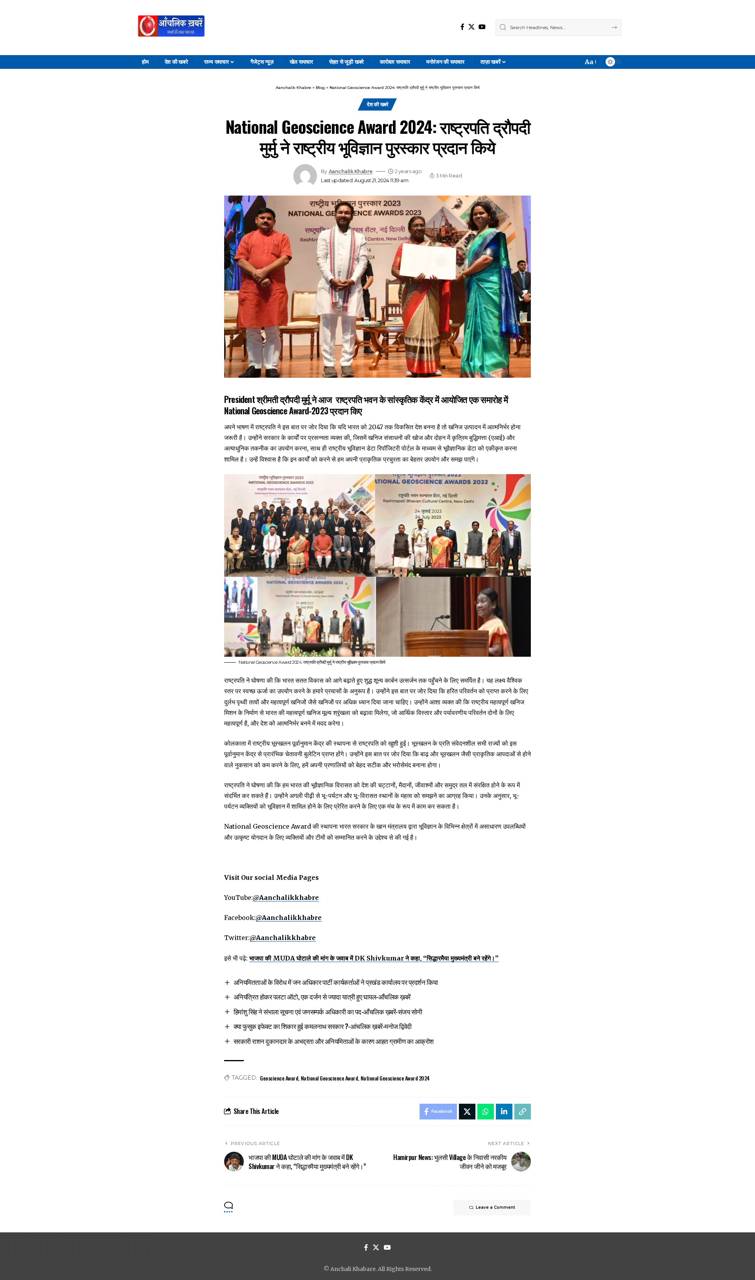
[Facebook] (462, 27)
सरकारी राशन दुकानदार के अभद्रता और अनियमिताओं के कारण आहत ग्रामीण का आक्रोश (334, 1041)
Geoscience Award (279, 1078)
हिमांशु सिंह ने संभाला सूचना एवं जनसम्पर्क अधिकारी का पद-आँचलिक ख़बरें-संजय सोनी (328, 1011)
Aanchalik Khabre (351, 171)
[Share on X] (467, 1111)
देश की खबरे (377, 104)
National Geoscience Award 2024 (395, 1078)
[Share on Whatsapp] (485, 1111)
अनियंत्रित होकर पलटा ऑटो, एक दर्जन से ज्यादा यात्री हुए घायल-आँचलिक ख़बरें (322, 996)
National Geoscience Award (329, 1078)
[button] (590, 62)
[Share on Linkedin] (504, 1111)
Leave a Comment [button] (495, 1207)
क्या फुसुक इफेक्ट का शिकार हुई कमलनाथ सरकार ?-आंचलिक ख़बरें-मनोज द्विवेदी (323, 1026)
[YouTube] (482, 27)
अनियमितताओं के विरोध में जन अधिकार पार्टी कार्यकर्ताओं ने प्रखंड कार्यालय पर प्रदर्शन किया (336, 982)
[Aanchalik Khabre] (172, 27)
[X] (471, 27)
